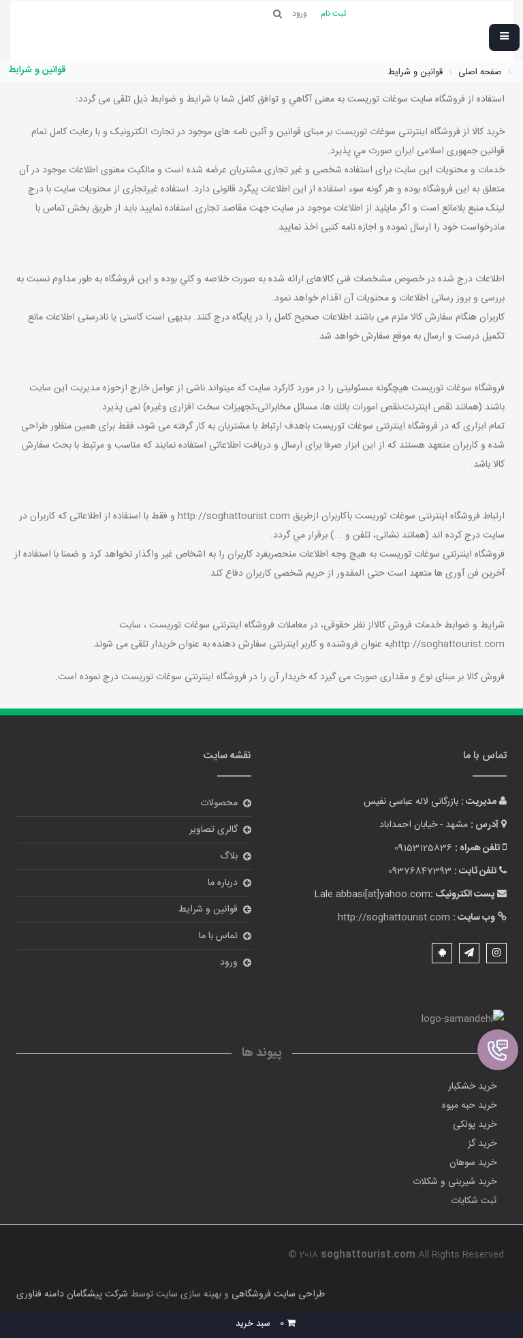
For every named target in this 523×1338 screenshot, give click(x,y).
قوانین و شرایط (208, 909)
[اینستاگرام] (496, 953)
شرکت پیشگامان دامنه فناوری (72, 1294)
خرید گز (482, 1144)
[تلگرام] (469, 953)
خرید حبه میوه (469, 1106)
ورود (229, 962)
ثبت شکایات (473, 1201)
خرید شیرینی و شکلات (454, 1182)
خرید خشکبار (472, 1086)
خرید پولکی (474, 1125)
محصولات (219, 803)
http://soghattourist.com (394, 917)
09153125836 (423, 848)
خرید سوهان (472, 1163)
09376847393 (419, 871)
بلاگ (229, 856)
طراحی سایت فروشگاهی (277, 1294)
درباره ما (223, 883)
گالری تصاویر (213, 830)
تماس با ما (218, 936)
